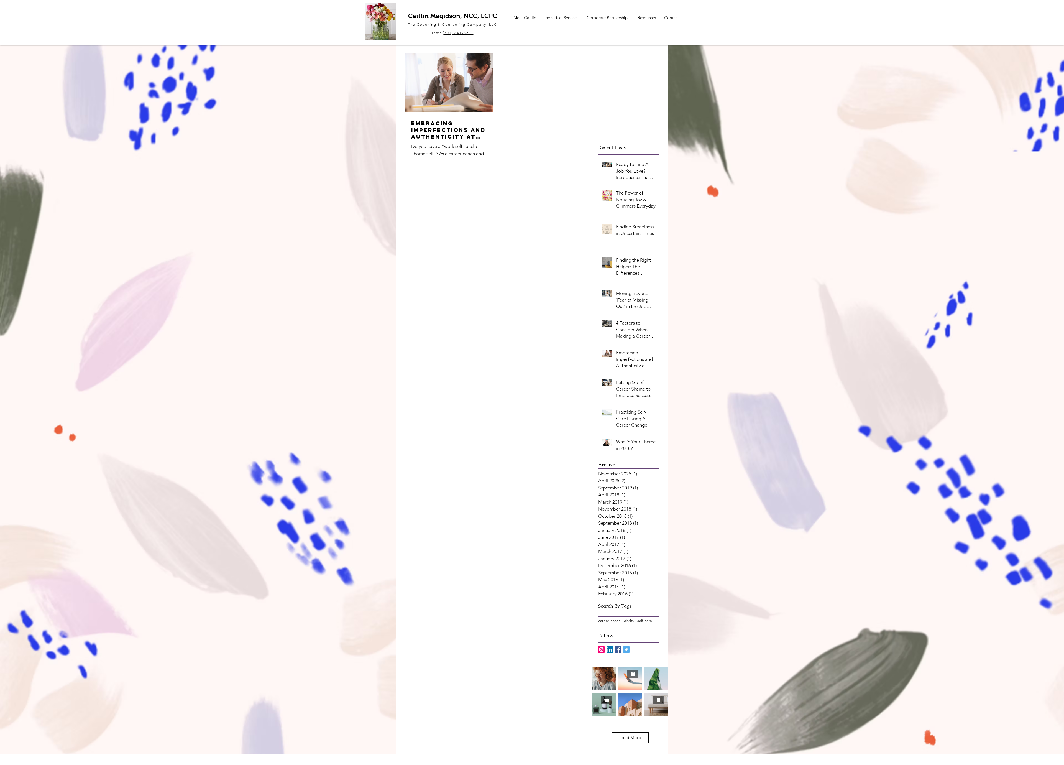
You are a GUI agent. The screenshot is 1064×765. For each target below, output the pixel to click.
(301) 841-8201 (458, 33)
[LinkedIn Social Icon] (610, 649)
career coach (609, 620)
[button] (524, 18)
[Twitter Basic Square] (626, 649)
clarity (629, 620)
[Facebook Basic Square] (618, 649)
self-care (644, 620)
